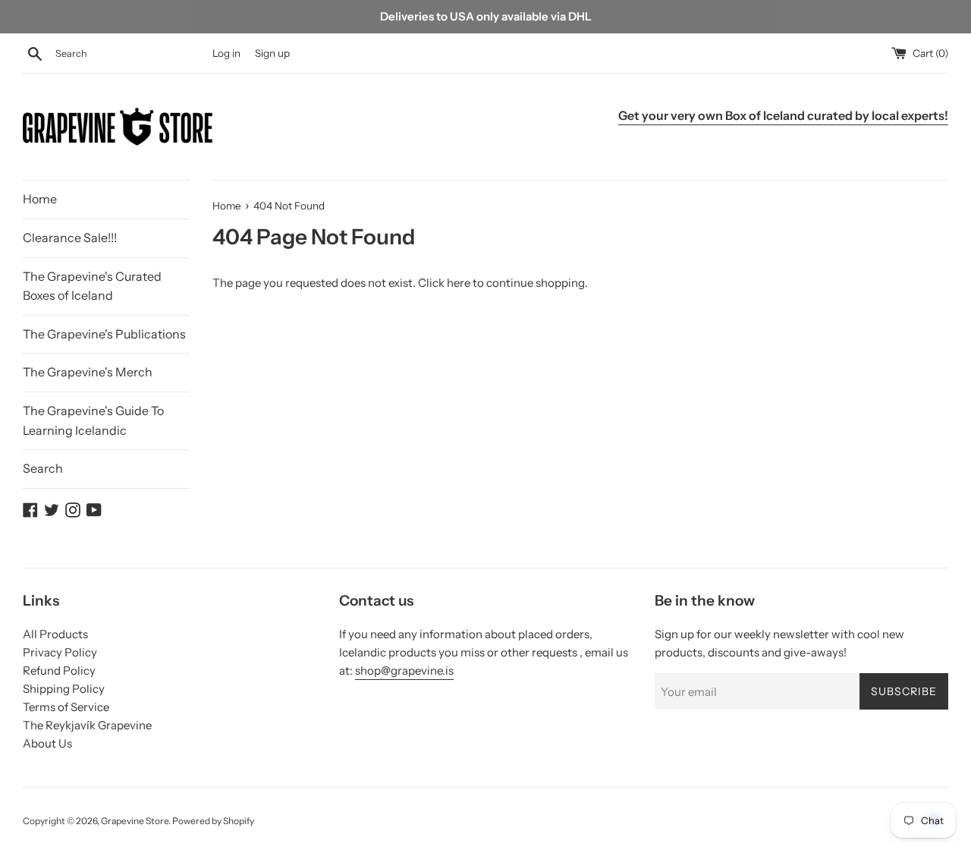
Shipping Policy (64, 688)
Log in (226, 53)
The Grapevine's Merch (87, 371)
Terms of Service (66, 707)
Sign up (272, 53)
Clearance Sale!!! (70, 237)
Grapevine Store (134, 820)
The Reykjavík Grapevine (87, 725)
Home (40, 198)
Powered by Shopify (213, 820)
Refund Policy (59, 670)
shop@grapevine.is (404, 670)
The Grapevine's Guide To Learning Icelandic (93, 420)
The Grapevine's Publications (104, 334)
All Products (55, 634)
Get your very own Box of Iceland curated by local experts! (783, 115)
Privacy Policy (60, 652)
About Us (47, 743)
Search (43, 468)
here (458, 282)
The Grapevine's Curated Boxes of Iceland (92, 286)
